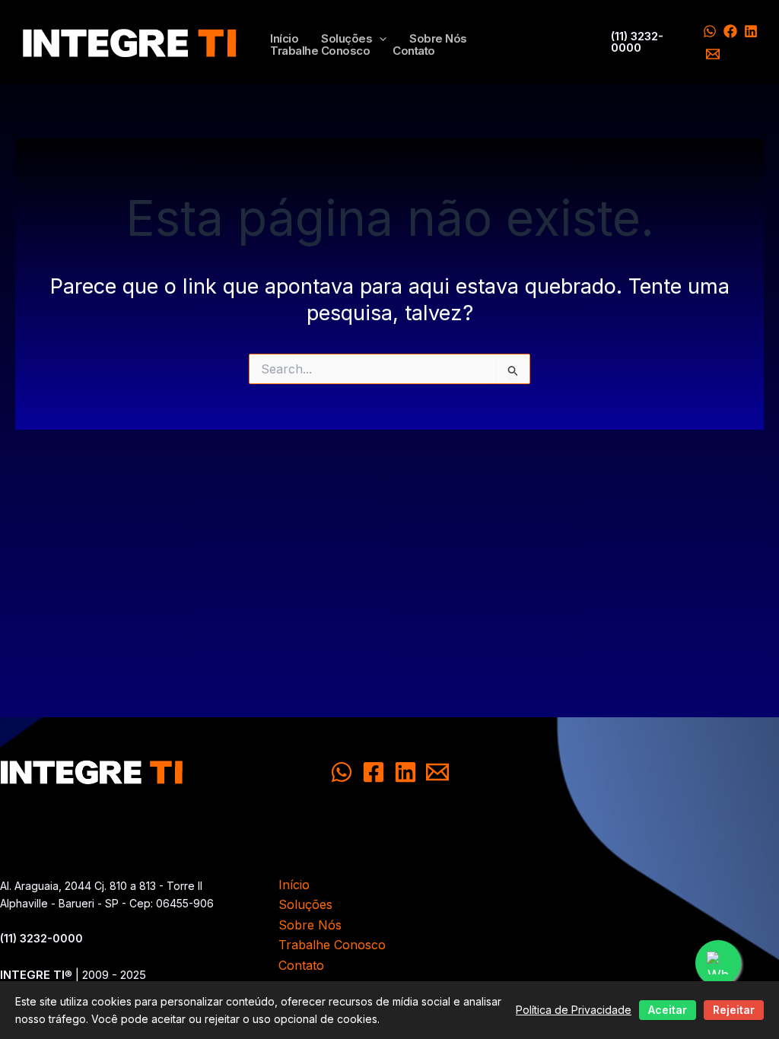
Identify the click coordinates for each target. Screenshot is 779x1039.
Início (284, 39)
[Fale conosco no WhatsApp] (718, 963)
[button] (379, 39)
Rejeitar (734, 1009)
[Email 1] (713, 54)
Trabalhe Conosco (320, 51)
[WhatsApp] (710, 31)
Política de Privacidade (573, 1009)
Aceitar (667, 1009)
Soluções (346, 39)
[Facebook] (730, 31)
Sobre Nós (438, 39)
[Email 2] (437, 772)
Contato (414, 51)
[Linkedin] (751, 31)
